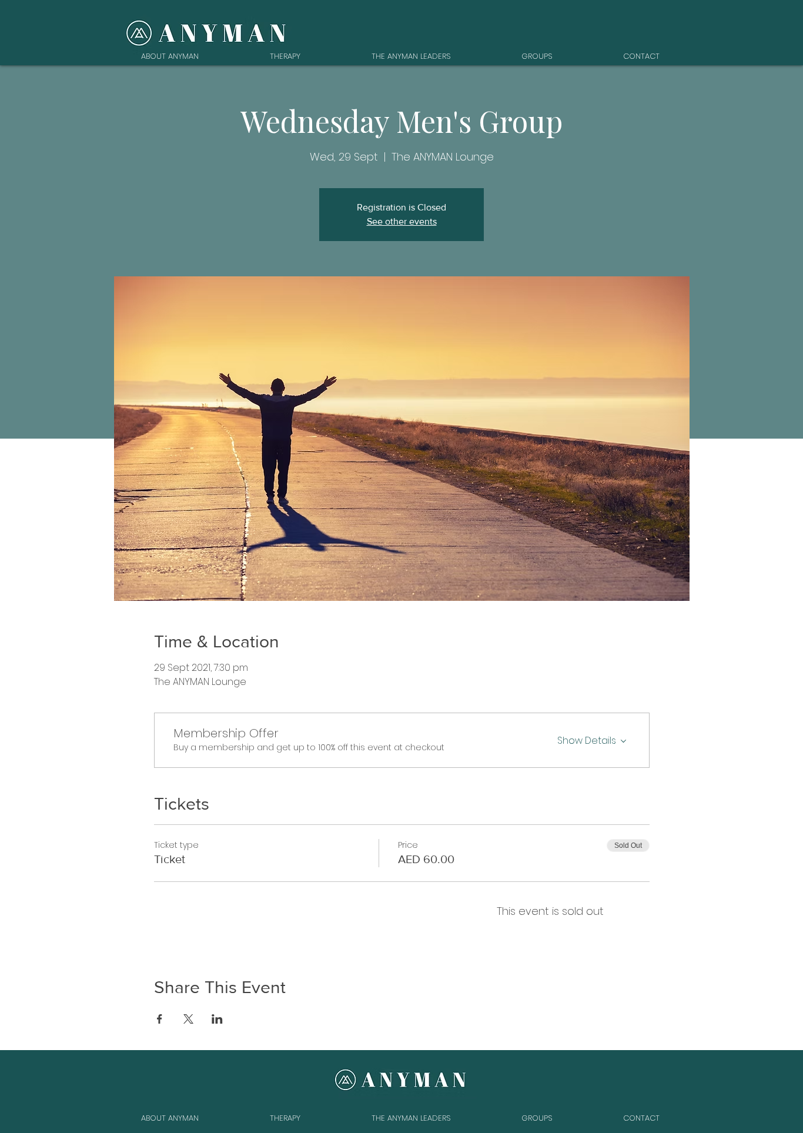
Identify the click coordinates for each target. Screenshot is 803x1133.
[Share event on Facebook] (159, 1019)
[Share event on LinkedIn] (217, 1019)
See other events (402, 221)
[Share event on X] (188, 1019)
